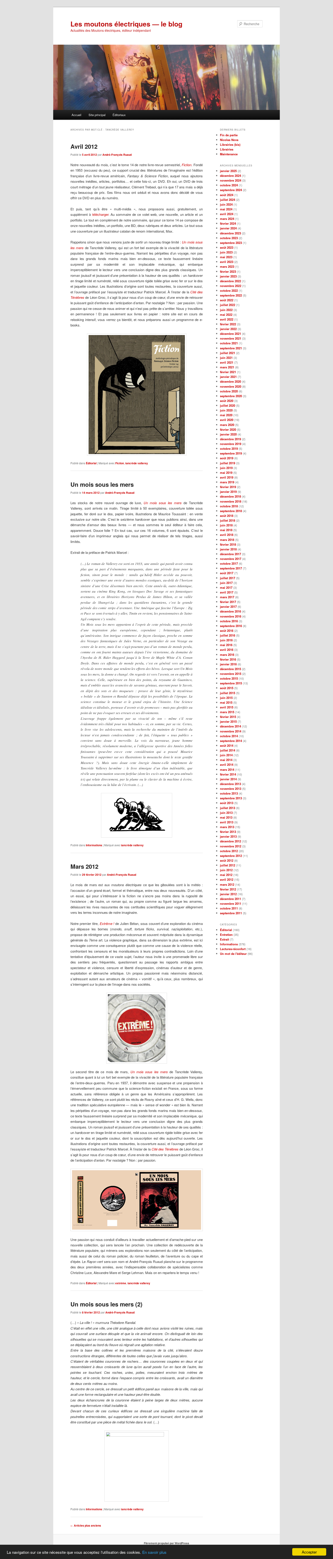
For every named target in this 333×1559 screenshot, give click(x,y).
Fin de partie (229, 135)
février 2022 (228, 324)
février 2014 (228, 774)
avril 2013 (226, 822)
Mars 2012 (84, 866)
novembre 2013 (230, 788)
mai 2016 (226, 645)
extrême (120, 1283)
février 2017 (228, 602)
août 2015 (226, 688)
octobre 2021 (229, 343)
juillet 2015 (227, 693)
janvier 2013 (228, 836)
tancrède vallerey (136, 463)
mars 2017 (227, 597)
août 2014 (226, 745)
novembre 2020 (230, 386)
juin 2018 (226, 525)
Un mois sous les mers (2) (106, 1304)
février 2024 (228, 223)
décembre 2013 (230, 784)
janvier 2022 (228, 329)
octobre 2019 (229, 448)
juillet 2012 (227, 865)
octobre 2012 (229, 851)
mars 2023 (227, 266)
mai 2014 (226, 760)
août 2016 (226, 630)
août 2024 (226, 195)
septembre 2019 (231, 453)
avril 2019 (226, 477)
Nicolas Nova (229, 140)
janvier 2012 (228, 894)
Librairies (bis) (230, 144)
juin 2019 (226, 468)
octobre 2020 (229, 391)
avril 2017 (226, 592)
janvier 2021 (228, 377)
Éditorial (91, 463)
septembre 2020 (231, 396)
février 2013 (228, 831)
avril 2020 (226, 420)
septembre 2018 (231, 511)
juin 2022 (226, 310)
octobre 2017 (229, 563)
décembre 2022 (230, 281)
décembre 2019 (230, 439)
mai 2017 (226, 587)
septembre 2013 (231, 798)
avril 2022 (226, 319)
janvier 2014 (228, 779)
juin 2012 (226, 870)
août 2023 (226, 247)
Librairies (226, 149)
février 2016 (228, 659)
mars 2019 (227, 482)
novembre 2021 (230, 338)
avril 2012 (226, 879)
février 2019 (228, 487)
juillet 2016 (227, 635)
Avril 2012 (83, 146)
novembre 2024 (230, 180)
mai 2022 (226, 314)
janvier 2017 (228, 606)
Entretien (226, 934)
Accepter (309, 1552)
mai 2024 (226, 209)
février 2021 (228, 372)
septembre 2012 (231, 856)
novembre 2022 (230, 286)
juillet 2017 (227, 578)
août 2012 (226, 860)
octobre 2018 (229, 506)
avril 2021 (226, 362)
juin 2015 (226, 698)
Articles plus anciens (85, 1525)
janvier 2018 (228, 549)
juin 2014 (226, 755)
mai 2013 (226, 817)
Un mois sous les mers (102, 484)
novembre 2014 (230, 731)
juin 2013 (226, 812)
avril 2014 (226, 764)
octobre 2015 (229, 678)
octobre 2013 (229, 793)
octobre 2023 (229, 238)
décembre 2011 (230, 899)
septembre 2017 (231, 568)
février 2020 (228, 429)
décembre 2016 (230, 611)
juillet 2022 (227, 305)
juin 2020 (226, 410)
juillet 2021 (227, 353)
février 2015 (228, 717)
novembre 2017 (230, 559)
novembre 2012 (230, 846)
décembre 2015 (230, 669)
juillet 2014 (227, 750)
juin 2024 (226, 204)
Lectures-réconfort (233, 949)
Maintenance (229, 154)
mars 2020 (227, 425)
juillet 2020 (227, 405)
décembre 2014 (230, 726)
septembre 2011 (231, 913)
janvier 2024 (228, 228)
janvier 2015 (228, 721)
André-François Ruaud (117, 155)
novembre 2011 (230, 903)
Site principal (97, 115)
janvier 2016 (228, 664)
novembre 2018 (230, 501)
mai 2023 (226, 257)
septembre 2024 (231, 190)
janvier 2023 (228, 276)
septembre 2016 (231, 626)
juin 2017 (226, 583)
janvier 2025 (228, 171)
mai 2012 (226, 875)
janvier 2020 (228, 434)
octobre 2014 (229, 736)
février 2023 (228, 271)
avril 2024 (226, 214)
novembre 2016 (230, 616)
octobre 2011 (229, 908)
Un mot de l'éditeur (233, 953)
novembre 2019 (230, 444)
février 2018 (228, 544)
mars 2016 (227, 654)
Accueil (76, 115)
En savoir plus (154, 1552)
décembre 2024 (230, 175)
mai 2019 (226, 472)
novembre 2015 (230, 673)
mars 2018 (227, 540)
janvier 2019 (228, 491)
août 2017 (226, 573)
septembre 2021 (231, 348)
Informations (94, 845)
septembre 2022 (231, 295)
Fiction (119, 463)
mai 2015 (226, 702)
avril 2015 (226, 707)
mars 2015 (227, 712)
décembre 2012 (230, 841)
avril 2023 (226, 262)
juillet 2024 (227, 199)
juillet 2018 (227, 520)
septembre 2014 (231, 741)
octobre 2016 (229, 621)
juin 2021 (226, 357)
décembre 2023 (230, 233)
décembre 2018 (230, 496)
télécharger (100, 214)
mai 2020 (226, 415)
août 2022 (226, 300)
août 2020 (226, 401)
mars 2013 (227, 827)
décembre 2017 (230, 554)
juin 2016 (226, 640)
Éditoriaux (119, 115)
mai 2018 (226, 530)
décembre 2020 (230, 381)
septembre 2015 (231, 683)
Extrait (224, 939)
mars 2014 (227, 769)
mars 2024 (227, 218)
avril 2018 (226, 535)
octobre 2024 (229, 185)
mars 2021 (227, 367)
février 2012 (228, 889)
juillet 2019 (227, 463)
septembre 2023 (231, 243)
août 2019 (226, 458)
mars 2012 (227, 884)
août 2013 (226, 803)
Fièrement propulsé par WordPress (166, 1543)
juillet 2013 (227, 808)
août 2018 (226, 515)
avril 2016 (226, 649)
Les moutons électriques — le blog (126, 24)
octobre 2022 (229, 290)
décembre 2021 (230, 333)
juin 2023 (226, 252)
